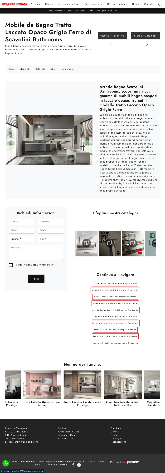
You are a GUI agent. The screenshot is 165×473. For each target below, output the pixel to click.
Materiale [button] (40, 68)
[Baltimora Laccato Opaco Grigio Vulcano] (112, 44)
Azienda (35, 4)
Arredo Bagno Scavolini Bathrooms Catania (115, 283)
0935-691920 (17, 438)
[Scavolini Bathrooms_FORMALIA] (109, 243)
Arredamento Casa (68, 4)
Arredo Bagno (79, 11)
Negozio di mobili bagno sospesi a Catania (115, 316)
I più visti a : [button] (68, 68)
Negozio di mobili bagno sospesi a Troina (115, 329)
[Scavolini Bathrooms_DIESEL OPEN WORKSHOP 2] (86, 243)
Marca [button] (11, 68)
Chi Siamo (116, 428)
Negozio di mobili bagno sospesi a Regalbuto (115, 323)
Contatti (149, 4)
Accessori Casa (93, 4)
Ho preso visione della (34, 264)
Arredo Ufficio (66, 438)
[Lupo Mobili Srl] (15, 4)
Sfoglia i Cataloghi (145, 35)
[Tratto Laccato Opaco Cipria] (145, 44)
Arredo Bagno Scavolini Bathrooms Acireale (115, 303)
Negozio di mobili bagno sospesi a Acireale (115, 336)
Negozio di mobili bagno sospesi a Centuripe (115, 343)
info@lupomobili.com (26, 441)
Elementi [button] (25, 68)
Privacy (5, 471)
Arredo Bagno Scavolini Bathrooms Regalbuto (115, 290)
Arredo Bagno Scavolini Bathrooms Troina (115, 296)
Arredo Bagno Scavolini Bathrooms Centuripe (115, 310)
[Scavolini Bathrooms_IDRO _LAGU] (132, 243)
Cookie (15, 471)
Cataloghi (116, 438)
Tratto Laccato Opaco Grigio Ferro (102, 11)
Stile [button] (53, 68)
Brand (135, 4)
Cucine (49, 4)
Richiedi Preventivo (112, 35)
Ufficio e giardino (117, 4)
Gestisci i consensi (33, 471)
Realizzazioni (118, 441)
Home (50, 11)
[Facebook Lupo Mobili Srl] (72, 464)
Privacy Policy (46, 264)
